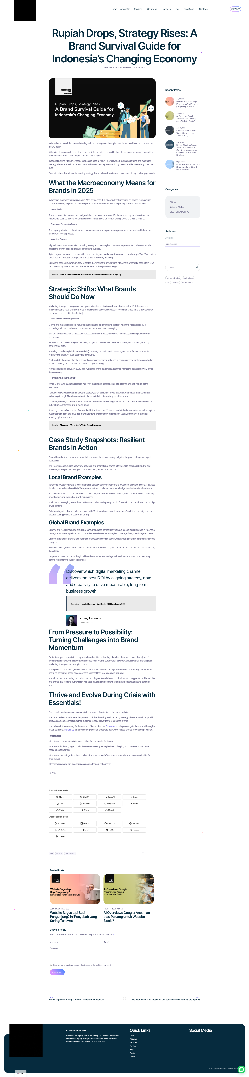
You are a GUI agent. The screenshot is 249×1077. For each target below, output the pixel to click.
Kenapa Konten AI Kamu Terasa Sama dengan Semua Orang (186, 133)
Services (137, 9)
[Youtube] (203, 1037)
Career (132, 1057)
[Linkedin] (197, 1037)
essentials (127, 67)
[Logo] (26, 1040)
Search (196, 267)
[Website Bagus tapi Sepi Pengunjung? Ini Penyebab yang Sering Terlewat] (169, 101)
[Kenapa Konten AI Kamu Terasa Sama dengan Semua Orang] (169, 130)
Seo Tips (59, 853)
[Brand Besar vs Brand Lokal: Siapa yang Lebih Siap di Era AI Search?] (169, 164)
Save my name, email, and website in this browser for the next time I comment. (82, 965)
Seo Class (189, 9)
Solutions (152, 9)
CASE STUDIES (139, 67)
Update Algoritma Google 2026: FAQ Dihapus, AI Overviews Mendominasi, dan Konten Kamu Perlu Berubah (186, 150)
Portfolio (166, 9)
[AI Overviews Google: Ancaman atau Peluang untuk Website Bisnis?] (169, 115)
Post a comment (57, 972)
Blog (176, 9)
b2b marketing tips (173, 278)
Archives (169, 238)
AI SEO (66, 909)
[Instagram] (191, 1037)
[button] (241, 1069)
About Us (125, 9)
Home (114, 9)
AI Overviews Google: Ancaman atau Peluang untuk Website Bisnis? (126, 917)
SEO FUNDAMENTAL (179, 212)
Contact (133, 1053)
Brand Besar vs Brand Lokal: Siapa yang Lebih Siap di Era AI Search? (188, 167)
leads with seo (189, 278)
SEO (51, 853)
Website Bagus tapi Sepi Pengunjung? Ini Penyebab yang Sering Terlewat (73, 917)
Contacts (203, 9)
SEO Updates (70, 853)
